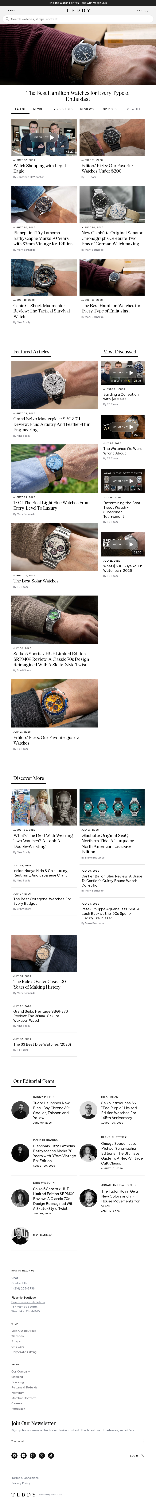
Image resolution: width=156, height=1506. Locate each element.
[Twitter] (42, 1456)
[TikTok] (51, 1456)
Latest (20, 109)
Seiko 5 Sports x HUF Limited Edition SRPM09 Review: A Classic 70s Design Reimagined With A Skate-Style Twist (54, 1198)
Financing (17, 1382)
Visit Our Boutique (24, 1330)
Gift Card (17, 1346)
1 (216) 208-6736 (23, 1288)
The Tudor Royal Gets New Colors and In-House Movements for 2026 (120, 1198)
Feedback (18, 1408)
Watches (17, 1336)
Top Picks (109, 109)
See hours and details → (28, 1302)
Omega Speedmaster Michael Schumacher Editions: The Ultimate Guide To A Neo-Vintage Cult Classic (122, 1153)
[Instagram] (33, 1456)
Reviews (87, 109)
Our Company (20, 1371)
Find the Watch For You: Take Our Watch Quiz (78, 2)
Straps (16, 1341)
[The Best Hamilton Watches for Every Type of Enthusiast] (78, 54)
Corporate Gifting (24, 1352)
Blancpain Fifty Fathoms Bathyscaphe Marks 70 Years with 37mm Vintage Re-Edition (54, 1153)
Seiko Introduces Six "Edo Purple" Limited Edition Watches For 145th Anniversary (119, 1110)
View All (134, 109)
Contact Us (19, 1283)
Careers (17, 1403)
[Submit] (143, 1441)
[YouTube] (14, 1456)
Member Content (23, 1398)
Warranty (17, 1392)
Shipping (17, 1376)
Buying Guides (61, 109)
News (37, 109)
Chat (14, 1277)
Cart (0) (142, 10)
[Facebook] (24, 1456)
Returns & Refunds (24, 1387)
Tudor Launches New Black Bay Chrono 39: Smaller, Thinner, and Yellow (51, 1110)
